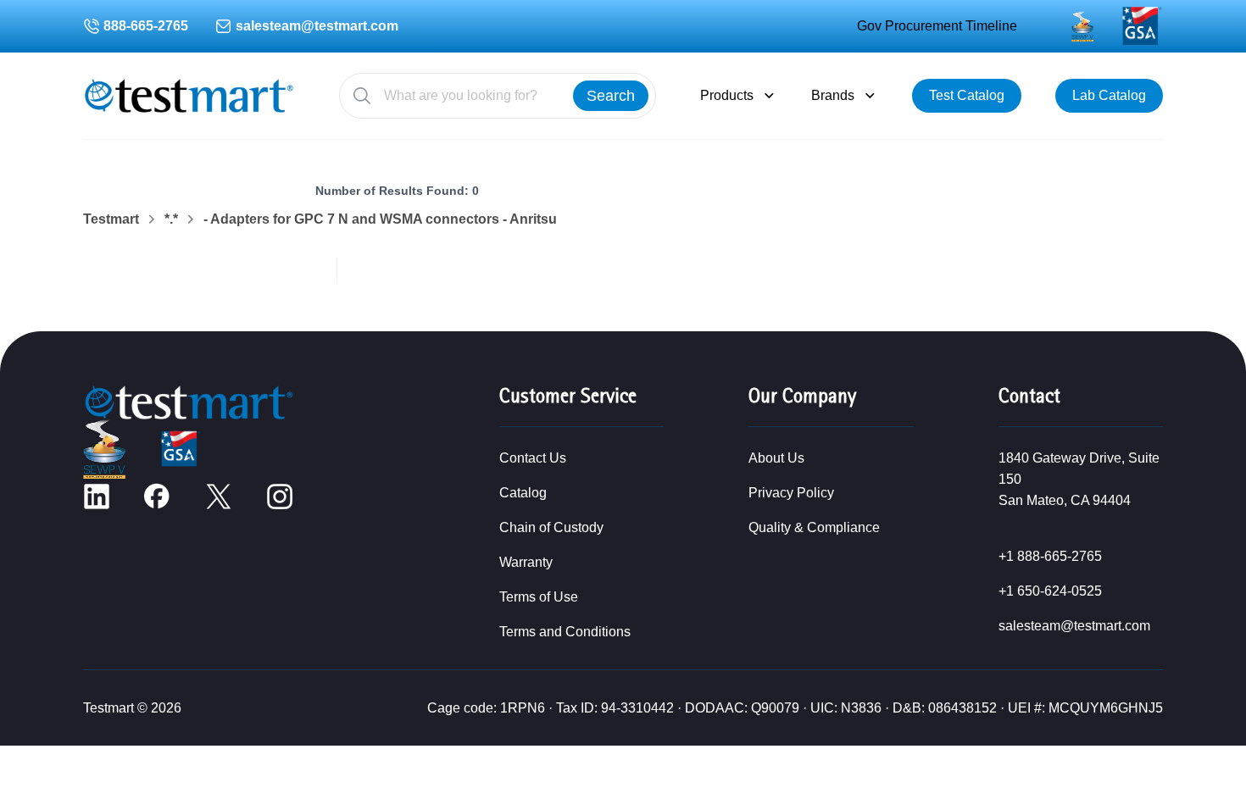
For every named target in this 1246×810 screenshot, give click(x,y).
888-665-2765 (145, 26)
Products (727, 95)
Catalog (523, 492)
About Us (776, 458)
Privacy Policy (791, 492)
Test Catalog (966, 95)
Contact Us (532, 458)
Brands (832, 95)
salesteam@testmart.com (317, 26)
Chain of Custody (551, 527)
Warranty (526, 562)
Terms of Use (538, 597)
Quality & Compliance (814, 527)
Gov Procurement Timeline (937, 26)
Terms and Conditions (565, 631)
